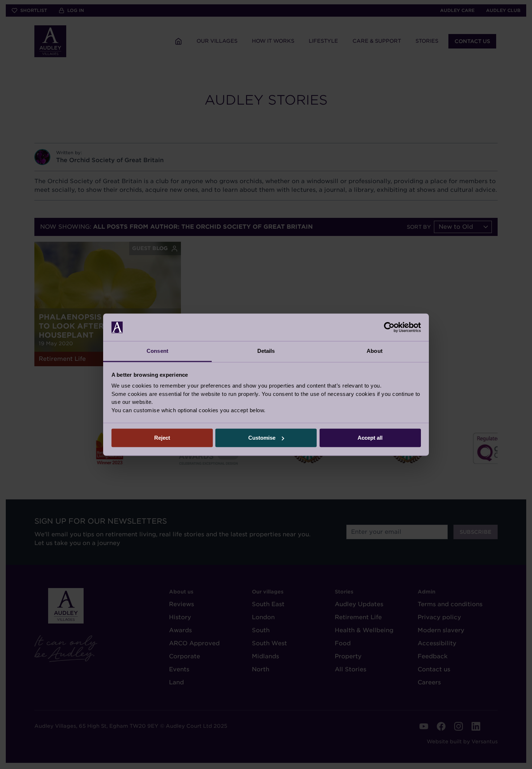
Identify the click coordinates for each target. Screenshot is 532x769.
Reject (162, 438)
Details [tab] (266, 351)
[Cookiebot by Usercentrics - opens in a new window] (389, 327)
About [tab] (375, 351)
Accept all (370, 438)
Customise (261, 438)
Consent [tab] (157, 351)
